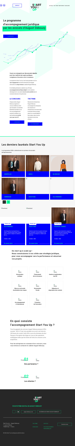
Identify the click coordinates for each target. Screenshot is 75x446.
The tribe (56, 5)
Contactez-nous (64, 424)
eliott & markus (21, 433)
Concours (67, 5)
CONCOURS (17, 122)
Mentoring (61, 5)
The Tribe (35, 423)
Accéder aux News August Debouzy (49, 411)
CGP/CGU (46, 423)
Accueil (51, 5)
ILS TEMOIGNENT (35, 123)
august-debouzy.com (28, 411)
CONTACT (17, 5)
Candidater (11, 36)
